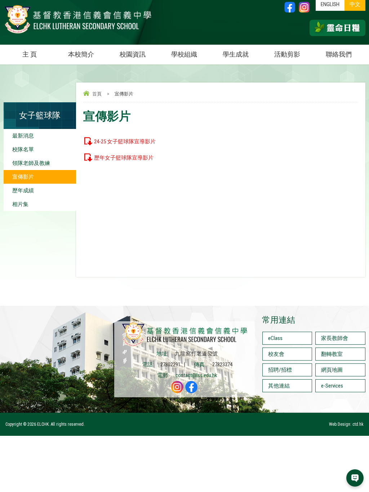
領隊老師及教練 (31, 163)
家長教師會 (334, 338)
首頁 (97, 94)
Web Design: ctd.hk (346, 424)
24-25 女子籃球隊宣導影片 (125, 141)
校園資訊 (133, 54)
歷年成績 (23, 190)
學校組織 (184, 54)
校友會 (276, 354)
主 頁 (29, 54)
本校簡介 (81, 54)
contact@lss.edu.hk (196, 375)
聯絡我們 (339, 54)
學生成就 (236, 54)
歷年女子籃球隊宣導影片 (124, 158)
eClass (275, 338)
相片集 (20, 204)
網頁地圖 (332, 370)
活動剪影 (287, 54)
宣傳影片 (23, 177)
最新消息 (23, 136)
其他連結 (279, 386)
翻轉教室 (332, 354)
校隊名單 (23, 149)
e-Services (332, 386)
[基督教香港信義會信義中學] (78, 33)
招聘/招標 (280, 370)
